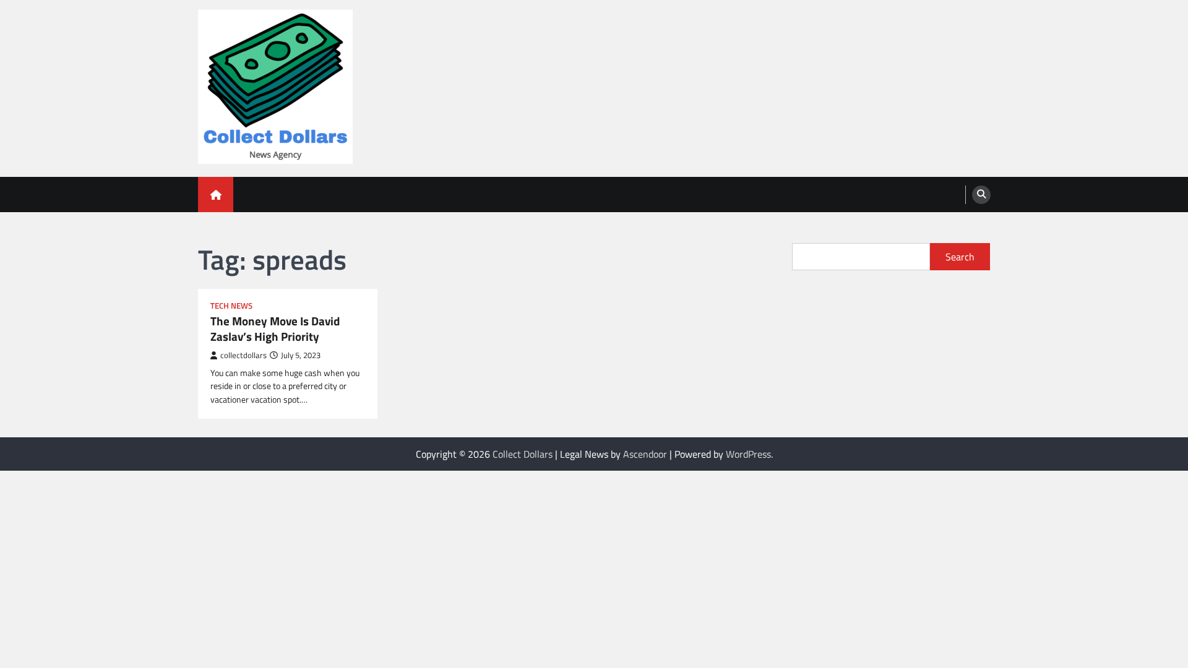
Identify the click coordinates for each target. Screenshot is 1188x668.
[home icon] (215, 194)
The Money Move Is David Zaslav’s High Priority (275, 329)
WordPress (748, 454)
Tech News (231, 305)
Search (960, 256)
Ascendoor (645, 454)
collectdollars (243, 355)
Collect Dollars (523, 454)
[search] (981, 195)
